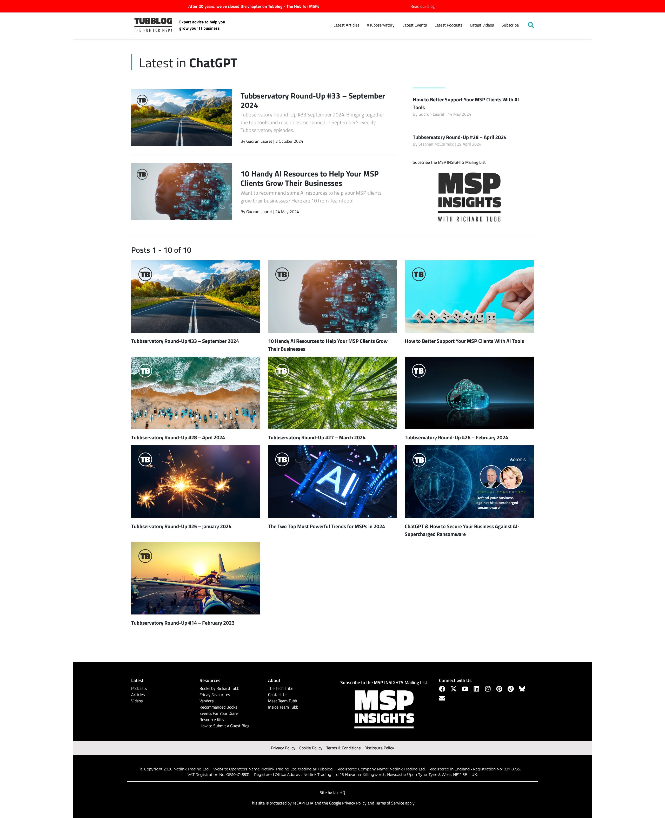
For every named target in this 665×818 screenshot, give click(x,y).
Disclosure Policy (379, 748)
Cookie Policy (310, 748)
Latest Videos (482, 25)
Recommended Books (218, 707)
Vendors (207, 701)
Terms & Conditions (343, 748)
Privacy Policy (283, 748)
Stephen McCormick (436, 144)
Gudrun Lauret (259, 141)
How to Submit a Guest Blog (224, 726)
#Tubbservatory (381, 25)
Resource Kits (212, 719)
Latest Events (414, 25)
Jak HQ (339, 792)
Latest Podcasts (448, 25)
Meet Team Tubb (282, 701)
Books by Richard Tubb (219, 688)
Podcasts (139, 688)
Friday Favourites (215, 694)
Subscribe (510, 25)
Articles (138, 694)
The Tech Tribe (280, 688)
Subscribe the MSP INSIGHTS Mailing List (449, 162)
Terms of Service (389, 803)
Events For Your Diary (219, 713)
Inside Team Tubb (283, 707)
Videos (137, 701)
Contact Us (277, 694)
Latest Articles (346, 25)
